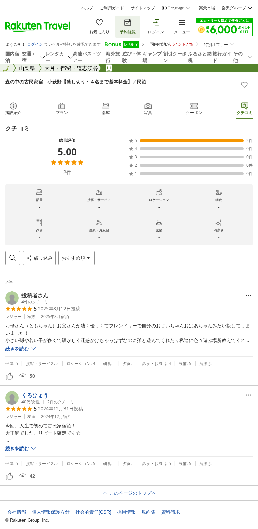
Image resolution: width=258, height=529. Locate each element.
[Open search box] (12, 258)
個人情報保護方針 (51, 512)
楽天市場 (207, 8)
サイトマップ (143, 8)
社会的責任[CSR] (93, 512)
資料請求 (170, 512)
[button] (26, 298)
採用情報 (126, 512)
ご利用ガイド (112, 8)
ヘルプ (87, 8)
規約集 (148, 512)
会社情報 (16, 512)
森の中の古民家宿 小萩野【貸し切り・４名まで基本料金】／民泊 (75, 81)
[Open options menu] (249, 295)
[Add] (244, 84)
